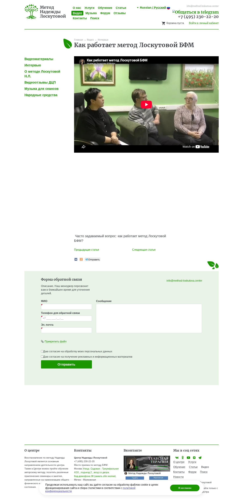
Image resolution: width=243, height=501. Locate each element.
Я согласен (184, 488)
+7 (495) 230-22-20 (198, 16)
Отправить (66, 364)
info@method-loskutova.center (184, 280)
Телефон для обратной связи (60, 313)
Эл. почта (47, 324)
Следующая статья (144, 249)
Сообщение (104, 301)
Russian (153, 7)
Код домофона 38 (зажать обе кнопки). (95, 476)
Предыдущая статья (86, 249)
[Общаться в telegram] (195, 11)
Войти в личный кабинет (204, 23)
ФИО (44, 301)
